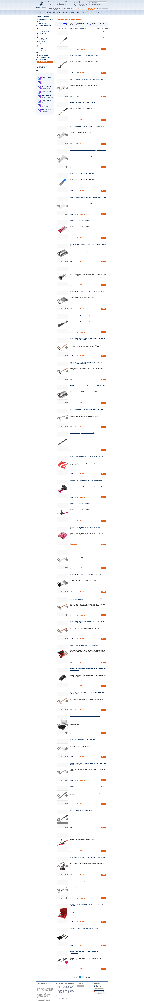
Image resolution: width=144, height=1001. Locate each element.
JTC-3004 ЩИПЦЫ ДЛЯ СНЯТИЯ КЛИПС (80, 220)
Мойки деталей (42, 46)
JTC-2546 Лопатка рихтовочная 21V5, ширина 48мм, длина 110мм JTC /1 (88, 79)
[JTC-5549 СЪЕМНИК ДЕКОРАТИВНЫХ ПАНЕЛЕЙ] (62, 441)
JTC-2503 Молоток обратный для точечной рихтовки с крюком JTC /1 (87, 881)
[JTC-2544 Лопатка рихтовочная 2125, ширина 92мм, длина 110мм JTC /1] (62, 206)
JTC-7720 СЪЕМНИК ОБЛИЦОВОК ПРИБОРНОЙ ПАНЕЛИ (84, 55)
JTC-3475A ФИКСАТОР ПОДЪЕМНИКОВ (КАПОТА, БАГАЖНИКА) (86, 480)
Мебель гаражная (43, 43)
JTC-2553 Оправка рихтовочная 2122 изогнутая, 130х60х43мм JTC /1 (87, 574)
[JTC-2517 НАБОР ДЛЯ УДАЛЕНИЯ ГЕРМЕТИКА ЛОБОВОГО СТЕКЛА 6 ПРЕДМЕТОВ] (62, 913)
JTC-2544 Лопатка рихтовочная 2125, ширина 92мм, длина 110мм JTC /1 (88, 197)
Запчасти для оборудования (46, 70)
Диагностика (42, 41)
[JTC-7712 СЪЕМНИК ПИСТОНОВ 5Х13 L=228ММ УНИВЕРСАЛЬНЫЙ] (62, 40)
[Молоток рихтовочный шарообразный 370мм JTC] (62, 819)
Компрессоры (42, 33)
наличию (70, 28)
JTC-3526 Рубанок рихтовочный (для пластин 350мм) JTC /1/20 (85, 739)
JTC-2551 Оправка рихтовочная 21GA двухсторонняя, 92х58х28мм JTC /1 (88, 385)
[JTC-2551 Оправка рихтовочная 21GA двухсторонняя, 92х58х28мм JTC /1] (62, 394)
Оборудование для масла (45, 35)
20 (103, 28)
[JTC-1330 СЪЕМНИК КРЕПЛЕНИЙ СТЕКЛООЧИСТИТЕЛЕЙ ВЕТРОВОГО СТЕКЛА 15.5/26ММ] (62, 276)
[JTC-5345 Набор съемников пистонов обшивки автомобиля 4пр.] (62, 654)
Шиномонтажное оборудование (43, 22)
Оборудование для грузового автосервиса (46, 38)
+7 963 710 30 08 (46, 82)
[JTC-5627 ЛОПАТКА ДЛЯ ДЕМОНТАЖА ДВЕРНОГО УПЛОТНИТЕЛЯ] (62, 323)
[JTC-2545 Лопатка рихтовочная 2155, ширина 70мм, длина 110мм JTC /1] (62, 158)
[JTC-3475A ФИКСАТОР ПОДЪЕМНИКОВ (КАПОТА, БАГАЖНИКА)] (62, 489)
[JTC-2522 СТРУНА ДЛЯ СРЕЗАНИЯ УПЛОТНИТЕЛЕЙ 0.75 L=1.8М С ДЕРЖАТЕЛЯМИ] (62, 960)
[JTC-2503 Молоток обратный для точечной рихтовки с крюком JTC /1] (62, 889)
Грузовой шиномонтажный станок (45, 26)
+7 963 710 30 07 (46, 77)
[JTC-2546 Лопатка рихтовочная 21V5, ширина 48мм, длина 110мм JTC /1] (62, 88)
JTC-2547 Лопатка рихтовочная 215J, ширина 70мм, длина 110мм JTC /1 (88, 126)
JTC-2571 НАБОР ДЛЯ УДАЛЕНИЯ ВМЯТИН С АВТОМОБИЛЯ (85, 716)
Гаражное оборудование (45, 29)
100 (107, 28)
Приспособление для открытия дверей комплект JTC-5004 (84, 928)
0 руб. (97, 12)
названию (75, 28)
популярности (83, 28)
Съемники (41, 48)
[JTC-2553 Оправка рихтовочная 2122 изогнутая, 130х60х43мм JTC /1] (62, 583)
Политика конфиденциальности (63, 996)
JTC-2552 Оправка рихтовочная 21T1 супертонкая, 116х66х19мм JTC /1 (87, 291)
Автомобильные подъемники (46, 19)
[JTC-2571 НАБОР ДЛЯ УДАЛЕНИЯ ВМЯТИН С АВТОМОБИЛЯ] (62, 724)
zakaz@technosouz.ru (99, 990)
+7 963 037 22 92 (46, 100)
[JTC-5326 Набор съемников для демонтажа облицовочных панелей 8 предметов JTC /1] (62, 465)
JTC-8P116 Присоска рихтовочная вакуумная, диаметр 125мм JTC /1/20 (87, 857)
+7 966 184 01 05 (46, 105)
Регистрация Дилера (63, 998)
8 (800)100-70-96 (55, 8)
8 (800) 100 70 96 (67, 8)
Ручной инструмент (44, 50)
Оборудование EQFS (44, 59)
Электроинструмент (44, 55)
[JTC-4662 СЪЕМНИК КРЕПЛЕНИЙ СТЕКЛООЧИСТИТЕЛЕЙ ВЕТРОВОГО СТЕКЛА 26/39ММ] (62, 677)
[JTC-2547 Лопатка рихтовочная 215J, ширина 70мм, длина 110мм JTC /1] (62, 135)
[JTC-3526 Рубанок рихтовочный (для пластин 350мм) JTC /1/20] (62, 748)
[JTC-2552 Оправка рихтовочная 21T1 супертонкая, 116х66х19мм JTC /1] (62, 300)
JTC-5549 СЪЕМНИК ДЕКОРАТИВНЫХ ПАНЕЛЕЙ (82, 433)
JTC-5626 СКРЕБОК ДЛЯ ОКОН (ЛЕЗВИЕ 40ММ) (82, 173)
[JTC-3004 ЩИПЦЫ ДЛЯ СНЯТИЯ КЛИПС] (62, 229)
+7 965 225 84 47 (46, 86)
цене (65, 28)
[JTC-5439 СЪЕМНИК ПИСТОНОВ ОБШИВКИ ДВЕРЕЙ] (62, 111)
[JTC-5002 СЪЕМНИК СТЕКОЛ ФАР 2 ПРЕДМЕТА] (62, 842)
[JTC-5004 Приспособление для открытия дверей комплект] (62, 937)
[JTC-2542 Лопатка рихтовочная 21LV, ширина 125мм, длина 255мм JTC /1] (62, 418)
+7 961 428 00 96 (46, 96)
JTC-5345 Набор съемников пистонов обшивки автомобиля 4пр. (85, 645)
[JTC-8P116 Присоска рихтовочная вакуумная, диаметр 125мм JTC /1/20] (62, 866)
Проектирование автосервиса (42, 67)
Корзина (81, 12)
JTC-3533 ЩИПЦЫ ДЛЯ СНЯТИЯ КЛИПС (80, 503)
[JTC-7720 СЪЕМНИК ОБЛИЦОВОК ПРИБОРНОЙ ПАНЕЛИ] (62, 64)
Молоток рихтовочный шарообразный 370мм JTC (82, 810)
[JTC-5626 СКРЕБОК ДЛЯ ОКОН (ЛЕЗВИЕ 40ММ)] (62, 182)
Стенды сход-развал (44, 31)
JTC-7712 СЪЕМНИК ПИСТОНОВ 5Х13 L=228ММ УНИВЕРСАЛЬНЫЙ (87, 32)
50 (105, 28)
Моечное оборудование (45, 57)
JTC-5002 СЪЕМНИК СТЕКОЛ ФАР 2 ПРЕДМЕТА (82, 833)
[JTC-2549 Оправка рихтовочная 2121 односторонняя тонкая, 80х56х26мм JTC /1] (62, 253)
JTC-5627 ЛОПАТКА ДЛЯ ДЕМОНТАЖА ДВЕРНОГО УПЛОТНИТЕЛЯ (86, 315)
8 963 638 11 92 (46, 109)
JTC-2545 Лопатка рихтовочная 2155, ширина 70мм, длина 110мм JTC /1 (88, 150)
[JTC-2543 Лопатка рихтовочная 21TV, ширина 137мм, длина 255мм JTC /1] (62, 559)
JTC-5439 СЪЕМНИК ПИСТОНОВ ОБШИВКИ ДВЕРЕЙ (83, 102)
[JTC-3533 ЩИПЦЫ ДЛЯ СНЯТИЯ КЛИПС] (62, 512)
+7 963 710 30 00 (46, 91)
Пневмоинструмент (44, 52)
